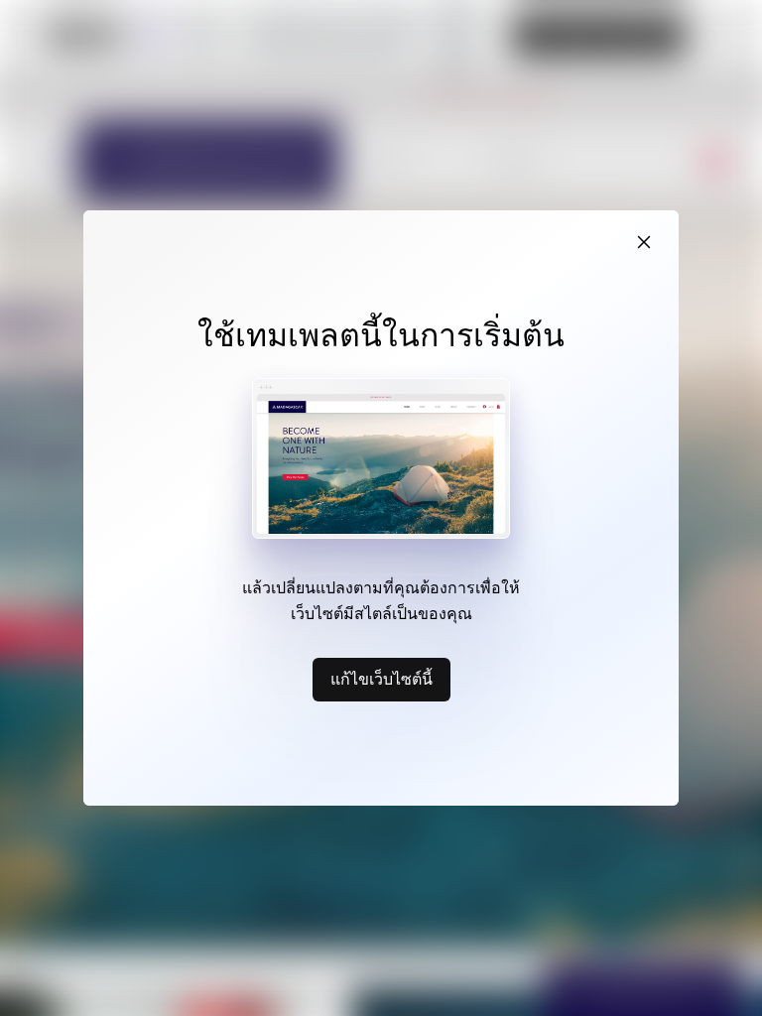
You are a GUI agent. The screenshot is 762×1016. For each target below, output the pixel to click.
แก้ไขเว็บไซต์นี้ (381, 679)
